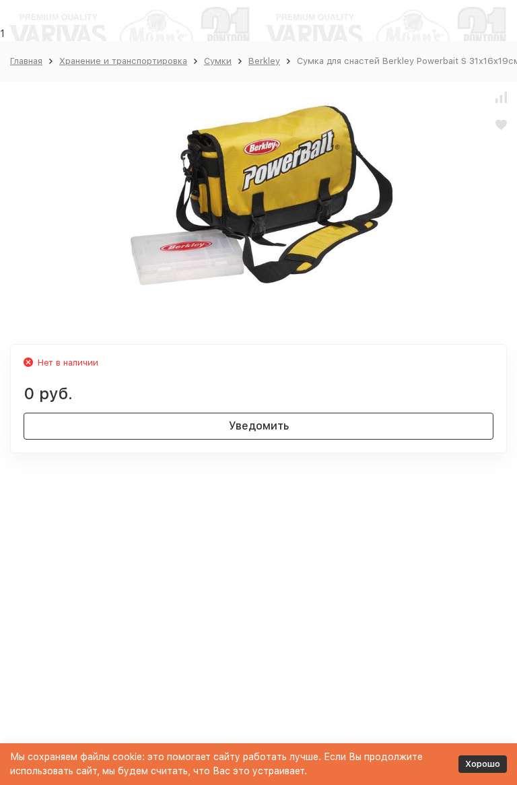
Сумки (218, 61)
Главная (26, 61)
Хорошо (482, 764)
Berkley (264, 61)
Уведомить (259, 425)
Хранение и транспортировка (123, 61)
